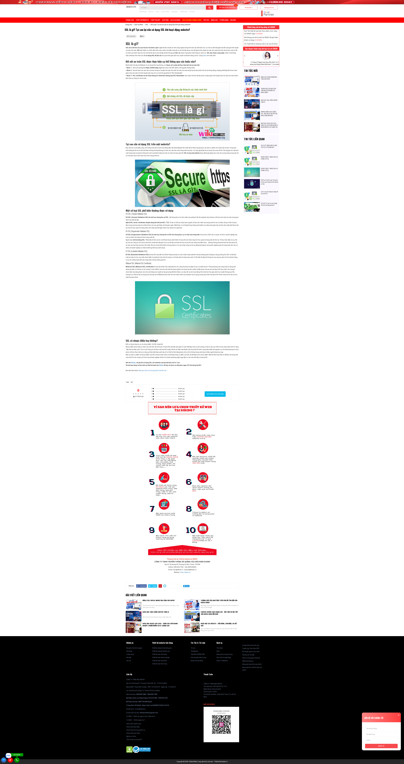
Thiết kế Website (142, 20)
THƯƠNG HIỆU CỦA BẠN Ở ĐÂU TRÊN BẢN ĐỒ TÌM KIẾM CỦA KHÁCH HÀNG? (219, 601)
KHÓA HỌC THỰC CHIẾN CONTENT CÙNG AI (156, 612)
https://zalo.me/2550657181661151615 (155, 705)
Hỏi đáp (233, 20)
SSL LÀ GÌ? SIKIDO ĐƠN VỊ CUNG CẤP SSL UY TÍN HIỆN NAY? (269, 146)
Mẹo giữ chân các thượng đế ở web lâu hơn (153, 370)
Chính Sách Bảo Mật (133, 727)
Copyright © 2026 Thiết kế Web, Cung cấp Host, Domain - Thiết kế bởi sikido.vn (202, 761)
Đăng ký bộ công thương (225, 654)
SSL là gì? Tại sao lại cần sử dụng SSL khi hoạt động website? (269, 204)
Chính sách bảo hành (133, 733)
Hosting (165, 20)
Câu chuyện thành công (198, 657)
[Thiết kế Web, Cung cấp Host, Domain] (131, 6)
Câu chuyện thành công (191, 20)
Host (218, 651)
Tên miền (192, 11)
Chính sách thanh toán (133, 724)
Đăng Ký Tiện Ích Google (134, 648)
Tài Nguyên (174, 11)
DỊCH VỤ (150, 11)
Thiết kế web (142, 11)
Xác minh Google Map (224, 657)
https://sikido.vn (185, 572)
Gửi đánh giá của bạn (215, 394)
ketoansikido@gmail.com (149, 713)
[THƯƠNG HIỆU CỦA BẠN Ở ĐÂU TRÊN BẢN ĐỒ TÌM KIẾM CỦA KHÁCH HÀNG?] (252, 89)
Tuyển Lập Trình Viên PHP (250, 648)
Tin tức (157, 11)
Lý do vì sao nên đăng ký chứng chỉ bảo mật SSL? (269, 193)
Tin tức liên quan (254, 139)
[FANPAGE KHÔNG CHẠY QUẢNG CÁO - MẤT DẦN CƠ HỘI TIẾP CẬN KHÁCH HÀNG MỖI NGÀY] (252, 112)
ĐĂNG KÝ (381, 746)
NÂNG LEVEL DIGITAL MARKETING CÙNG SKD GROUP (159, 600)
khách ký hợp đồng (197, 660)
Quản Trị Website (222, 660)
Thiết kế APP (155, 20)
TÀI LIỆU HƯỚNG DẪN (198, 654)
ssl (132, 382)
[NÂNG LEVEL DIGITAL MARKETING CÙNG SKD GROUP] (252, 77)
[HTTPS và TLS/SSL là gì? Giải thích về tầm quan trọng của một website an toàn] (252, 180)
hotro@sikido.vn (140, 709)
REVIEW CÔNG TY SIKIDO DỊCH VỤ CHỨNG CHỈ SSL (269, 158)
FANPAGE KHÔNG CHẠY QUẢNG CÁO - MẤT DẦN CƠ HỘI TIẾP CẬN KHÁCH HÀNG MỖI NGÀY (219, 613)
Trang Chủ (130, 20)
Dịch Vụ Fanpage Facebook (251, 658)
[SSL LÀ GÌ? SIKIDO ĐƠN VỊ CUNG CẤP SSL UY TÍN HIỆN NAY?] (252, 145)
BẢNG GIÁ (214, 20)
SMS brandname (248, 661)
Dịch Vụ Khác (165, 11)
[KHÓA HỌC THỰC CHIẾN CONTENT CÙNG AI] (252, 100)
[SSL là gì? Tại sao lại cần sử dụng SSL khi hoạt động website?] (252, 203)
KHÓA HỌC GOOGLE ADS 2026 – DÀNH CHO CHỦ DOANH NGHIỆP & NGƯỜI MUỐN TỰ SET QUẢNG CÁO (160, 624)
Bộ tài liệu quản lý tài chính (251, 651)
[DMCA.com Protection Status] (129, 749)
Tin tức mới (251, 71)
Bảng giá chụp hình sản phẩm (252, 664)
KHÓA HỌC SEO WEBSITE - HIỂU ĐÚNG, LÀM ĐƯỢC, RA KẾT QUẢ (219, 624)
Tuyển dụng (130, 654)
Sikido (205, 55)
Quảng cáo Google (248, 655)
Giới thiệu (129, 651)
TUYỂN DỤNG (183, 11)
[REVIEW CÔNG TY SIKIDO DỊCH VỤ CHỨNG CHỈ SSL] (252, 157)
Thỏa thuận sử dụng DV (134, 739)
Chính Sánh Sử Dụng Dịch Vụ (135, 730)
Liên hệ (128, 660)
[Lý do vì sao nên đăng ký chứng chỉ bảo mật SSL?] (252, 192)
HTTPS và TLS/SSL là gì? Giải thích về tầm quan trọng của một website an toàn (269, 182)
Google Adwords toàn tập (250, 645)
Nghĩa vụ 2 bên (131, 736)
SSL (146, 24)
